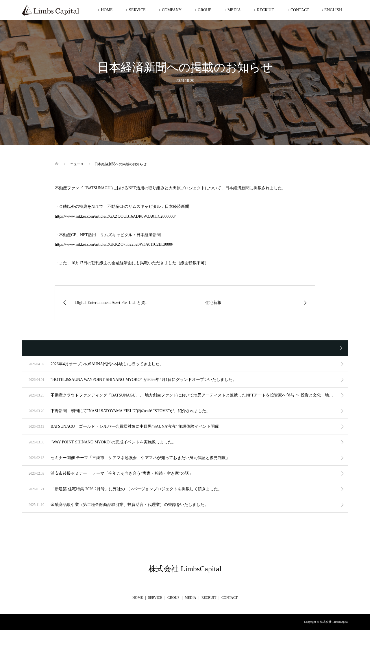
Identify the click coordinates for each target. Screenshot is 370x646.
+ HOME (105, 10)
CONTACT (229, 598)
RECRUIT (208, 598)
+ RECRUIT (264, 10)
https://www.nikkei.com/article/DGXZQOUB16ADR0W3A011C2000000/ (115, 216)
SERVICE (155, 598)
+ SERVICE (135, 10)
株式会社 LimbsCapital (185, 569)
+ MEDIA (232, 10)
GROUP (173, 598)
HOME (137, 598)
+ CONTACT (298, 10)
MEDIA (190, 598)
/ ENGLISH (332, 10)
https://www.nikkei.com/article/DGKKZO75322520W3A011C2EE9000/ (114, 244)
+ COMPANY (170, 10)
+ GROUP (202, 10)
